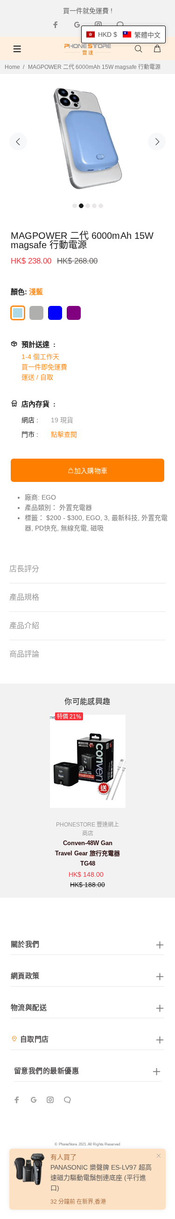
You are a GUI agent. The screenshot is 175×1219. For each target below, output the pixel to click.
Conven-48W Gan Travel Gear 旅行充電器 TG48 (87, 853)
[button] (123, 34)
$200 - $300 (64, 517)
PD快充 (46, 528)
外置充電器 (75, 507)
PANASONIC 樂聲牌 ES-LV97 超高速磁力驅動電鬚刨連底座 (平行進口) (101, 1178)
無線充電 (74, 528)
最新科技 (125, 517)
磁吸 (97, 528)
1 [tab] (74, 205)
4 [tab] (94, 205)
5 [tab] (100, 205)
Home (12, 67)
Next (157, 141)
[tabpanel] (87, 136)
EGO (49, 497)
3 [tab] (87, 205)
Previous (18, 141)
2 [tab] (81, 205)
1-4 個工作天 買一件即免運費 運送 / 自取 (44, 367)
